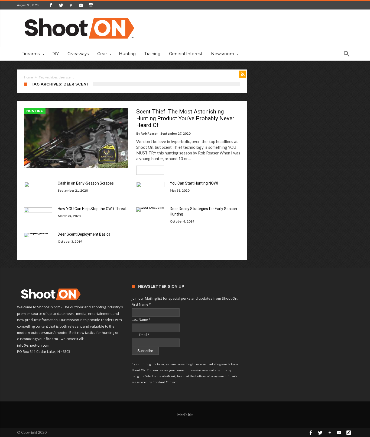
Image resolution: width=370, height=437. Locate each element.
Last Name (141, 319)
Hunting (34, 111)
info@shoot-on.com (33, 345)
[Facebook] (51, 5)
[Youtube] (81, 5)
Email (141, 334)
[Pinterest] (71, 5)
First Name (141, 304)
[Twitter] (61, 5)
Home (28, 77)
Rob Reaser (149, 133)
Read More (148, 170)
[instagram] (91, 5)
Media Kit (185, 415)
